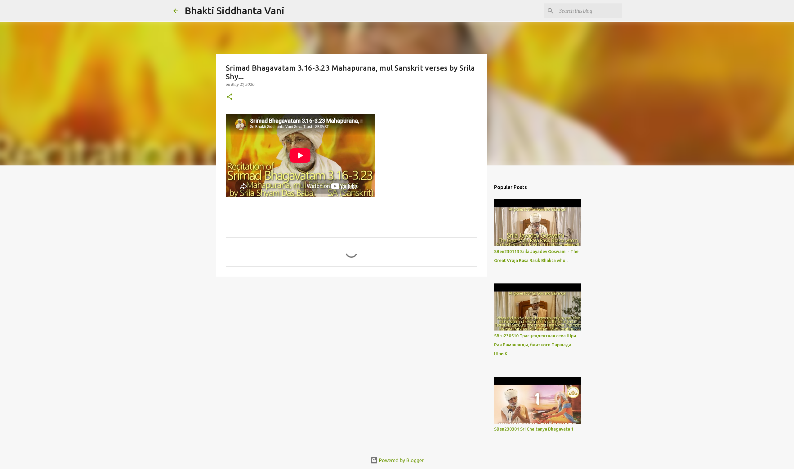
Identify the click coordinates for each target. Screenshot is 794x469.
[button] (229, 97)
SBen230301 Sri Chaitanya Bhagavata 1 (533, 429)
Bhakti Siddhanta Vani (234, 10)
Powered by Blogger (401, 460)
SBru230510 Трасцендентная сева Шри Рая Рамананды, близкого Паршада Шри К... (535, 344)
